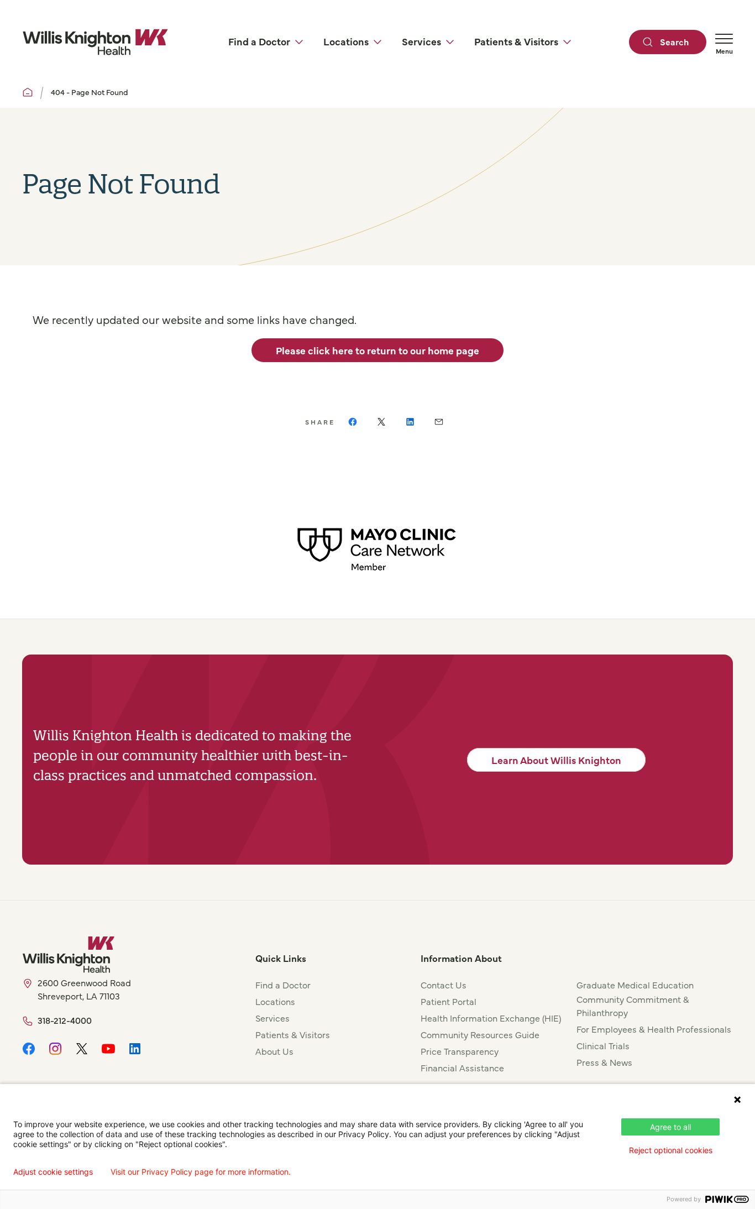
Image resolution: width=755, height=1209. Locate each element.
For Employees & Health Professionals (653, 1029)
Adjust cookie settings (53, 1172)
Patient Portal (448, 1001)
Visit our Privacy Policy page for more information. (201, 1172)
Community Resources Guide (480, 1034)
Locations (275, 1001)
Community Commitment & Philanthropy (632, 1005)
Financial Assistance (462, 1067)
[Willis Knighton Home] (95, 42)
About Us (274, 1051)
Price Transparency (460, 1051)
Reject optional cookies (670, 1150)
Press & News (604, 1062)
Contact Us (443, 984)
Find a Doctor (283, 984)
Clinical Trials (603, 1045)
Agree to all (670, 1127)
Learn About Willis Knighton (556, 760)
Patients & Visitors (292, 1034)
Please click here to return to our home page (377, 350)
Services (272, 1018)
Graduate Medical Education (635, 984)
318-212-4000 (65, 1020)
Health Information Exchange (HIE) (491, 1018)
